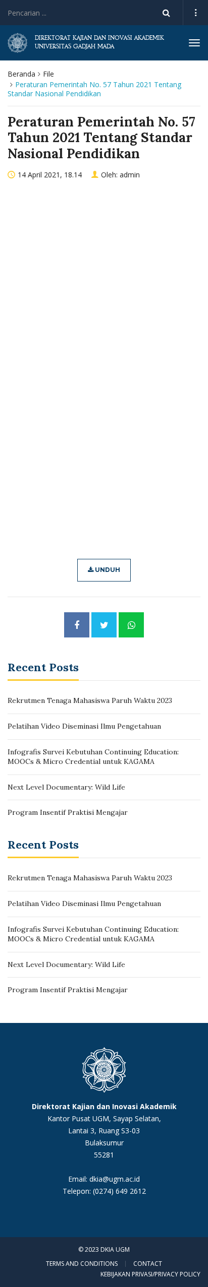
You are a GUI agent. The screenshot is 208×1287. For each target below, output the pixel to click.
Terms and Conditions (82, 1264)
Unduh (106, 569)
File (48, 74)
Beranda (21, 74)
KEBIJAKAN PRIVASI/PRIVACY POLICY (150, 1274)
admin (130, 174)
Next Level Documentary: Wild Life (66, 787)
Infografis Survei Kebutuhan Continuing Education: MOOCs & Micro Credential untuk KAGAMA (93, 756)
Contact (147, 1264)
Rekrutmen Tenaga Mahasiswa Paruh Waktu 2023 (90, 700)
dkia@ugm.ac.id (114, 1179)
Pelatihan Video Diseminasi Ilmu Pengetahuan (84, 726)
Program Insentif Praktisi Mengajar (68, 812)
